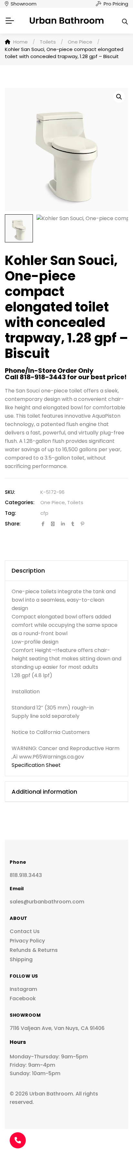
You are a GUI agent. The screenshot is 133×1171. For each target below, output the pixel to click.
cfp (44, 513)
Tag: (10, 513)
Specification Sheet (36, 765)
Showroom (23, 3)
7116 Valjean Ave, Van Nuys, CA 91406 (57, 1028)
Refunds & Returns (34, 950)
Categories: (20, 502)
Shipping (21, 959)
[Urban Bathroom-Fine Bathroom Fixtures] (66, 20)
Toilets (75, 502)
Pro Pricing (116, 3)
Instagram (23, 989)
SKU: (10, 492)
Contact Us (25, 931)
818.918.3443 (26, 875)
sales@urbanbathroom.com (47, 901)
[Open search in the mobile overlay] (125, 20)
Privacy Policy (27, 940)
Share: (13, 523)
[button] (119, 97)
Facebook (23, 998)
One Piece (52, 502)
